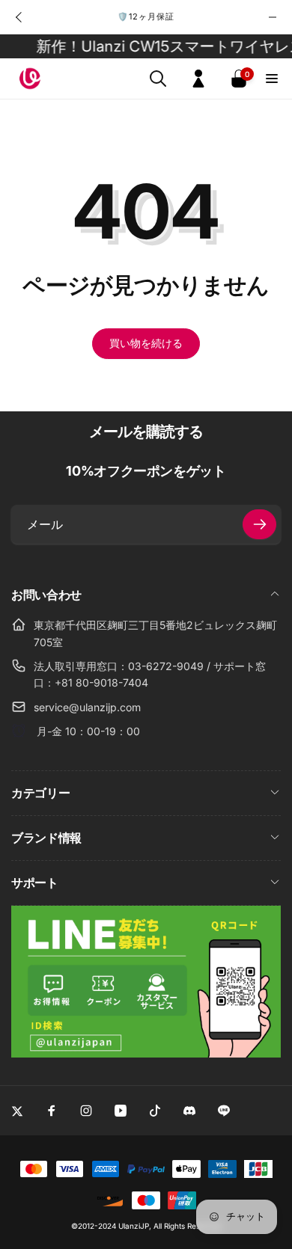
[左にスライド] (19, 17)
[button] (158, 78)
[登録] (259, 524)
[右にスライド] (272, 17)
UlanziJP (133, 1225)
